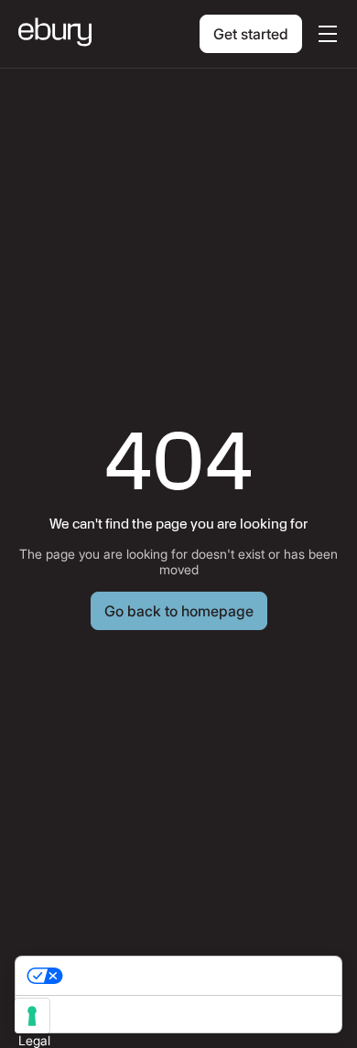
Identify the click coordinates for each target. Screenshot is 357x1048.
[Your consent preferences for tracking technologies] (32, 1016)
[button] (324, 34)
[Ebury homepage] (55, 33)
